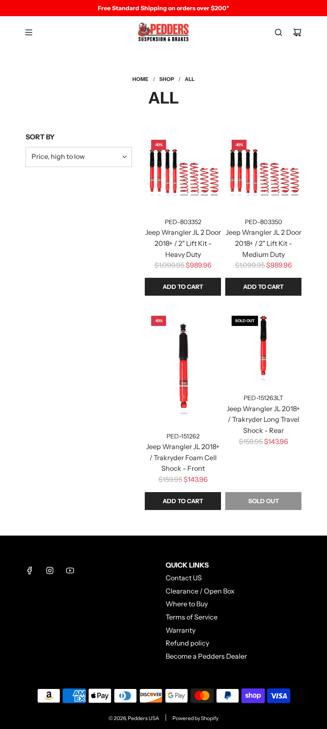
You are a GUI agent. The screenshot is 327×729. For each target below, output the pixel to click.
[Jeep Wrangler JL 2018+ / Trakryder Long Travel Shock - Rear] (263, 347)
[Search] (278, 32)
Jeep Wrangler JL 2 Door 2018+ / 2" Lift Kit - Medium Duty (263, 243)
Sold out (263, 501)
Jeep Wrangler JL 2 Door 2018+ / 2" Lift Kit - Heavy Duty (183, 243)
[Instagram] (49, 570)
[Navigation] (28, 32)
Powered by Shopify (195, 718)
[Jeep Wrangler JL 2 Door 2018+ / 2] (183, 171)
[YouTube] (69, 570)
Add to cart (183, 287)
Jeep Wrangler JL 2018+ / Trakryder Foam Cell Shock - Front (183, 457)
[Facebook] (29, 570)
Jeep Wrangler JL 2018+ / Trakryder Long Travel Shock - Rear (263, 419)
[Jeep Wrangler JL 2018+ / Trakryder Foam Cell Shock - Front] (183, 366)
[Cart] (297, 32)
